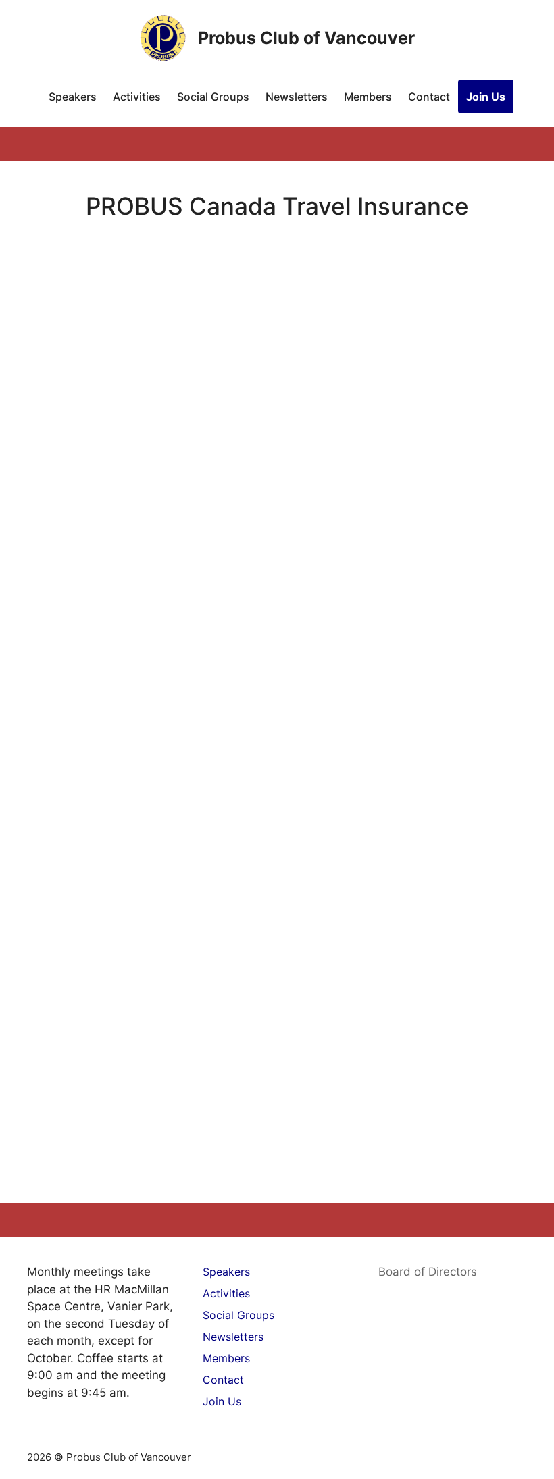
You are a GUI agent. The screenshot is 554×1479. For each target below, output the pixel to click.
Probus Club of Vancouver (306, 38)
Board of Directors (427, 1272)
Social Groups (213, 96)
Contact (429, 96)
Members (368, 96)
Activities (137, 96)
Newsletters (297, 96)
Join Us (485, 96)
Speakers (73, 96)
